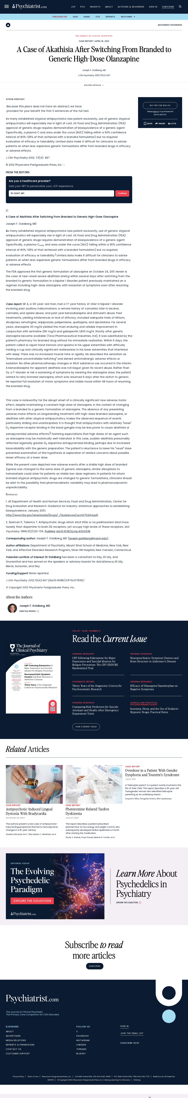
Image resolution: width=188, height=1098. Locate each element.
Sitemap (137, 1080)
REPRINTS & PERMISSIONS (20, 1044)
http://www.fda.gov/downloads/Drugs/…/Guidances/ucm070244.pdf (52, 515)
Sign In (153, 6)
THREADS (81, 1049)
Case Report (86, 41)
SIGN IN (124, 1026)
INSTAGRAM (83, 1040)
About (109, 6)
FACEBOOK (82, 1035)
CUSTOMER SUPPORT (18, 1053)
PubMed (50, 531)
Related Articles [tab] (92, 85)
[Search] (180, 7)
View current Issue (86, 726)
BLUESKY (81, 1053)
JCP (73, 6)
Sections (126, 16)
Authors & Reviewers (131, 6)
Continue (122, 193)
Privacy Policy (18, 1076)
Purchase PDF (60, 16)
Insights (95, 6)
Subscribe (168, 6)
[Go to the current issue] (33, 712)
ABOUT (10, 1031)
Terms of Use (32, 1076)
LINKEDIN (81, 1044)
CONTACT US (13, 1049)
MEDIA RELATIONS (16, 1040)
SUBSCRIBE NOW (129, 1042)
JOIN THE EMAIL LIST (132, 1033)
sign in (156, 111)
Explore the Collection (127, 902)
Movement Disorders (170, 25)
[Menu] (6, 7)
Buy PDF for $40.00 (160, 105)
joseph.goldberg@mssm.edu (88, 538)
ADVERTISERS (13, 1035)
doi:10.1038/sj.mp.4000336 (73, 531)
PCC (82, 6)
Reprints (110, 16)
